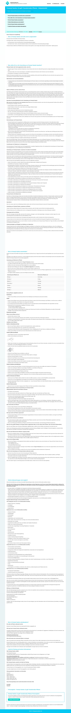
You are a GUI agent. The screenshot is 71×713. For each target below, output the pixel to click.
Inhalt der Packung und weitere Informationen (17, 26)
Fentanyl (40, 31)
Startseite (49, 3)
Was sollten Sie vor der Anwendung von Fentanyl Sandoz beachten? (21, 17)
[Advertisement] (56, 22)
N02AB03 (30, 31)
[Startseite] (7, 3)
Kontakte (62, 3)
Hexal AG (8, 685)
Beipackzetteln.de (14, 2)
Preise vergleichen (14, 699)
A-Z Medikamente (55, 3)
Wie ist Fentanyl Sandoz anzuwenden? (15, 19)
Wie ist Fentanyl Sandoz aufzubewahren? (16, 24)
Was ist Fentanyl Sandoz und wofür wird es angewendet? (19, 15)
